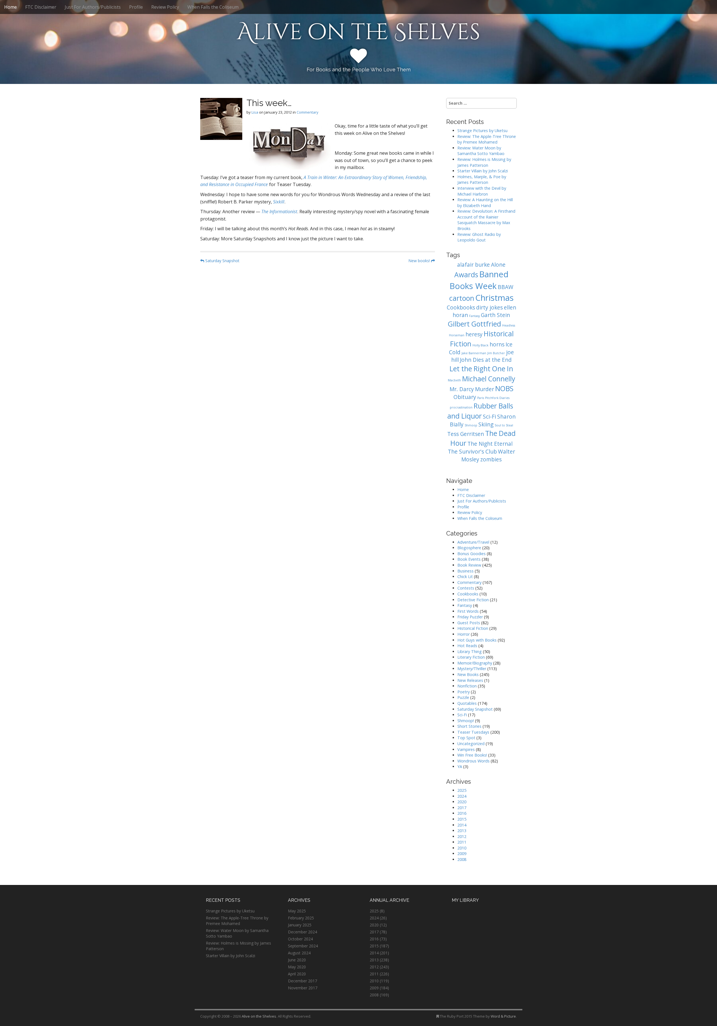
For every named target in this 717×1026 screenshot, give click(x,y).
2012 (461, 836)
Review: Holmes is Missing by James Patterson (484, 162)
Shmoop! (465, 720)
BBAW (505, 287)
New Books (468, 674)
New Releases (470, 680)
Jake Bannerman (474, 353)
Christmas (494, 297)
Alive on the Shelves (358, 32)
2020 (461, 801)
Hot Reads (467, 645)
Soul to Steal (504, 425)
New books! (419, 260)
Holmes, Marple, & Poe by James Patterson (481, 179)
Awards (466, 274)
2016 (461, 813)
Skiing (485, 424)
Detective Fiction (473, 599)
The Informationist (279, 211)
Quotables (467, 703)
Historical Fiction (472, 628)
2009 (461, 853)
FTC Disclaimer (40, 7)
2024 (461, 796)
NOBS (504, 388)
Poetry (463, 691)
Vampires (466, 749)
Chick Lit (465, 576)
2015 (461, 819)
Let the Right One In (481, 368)
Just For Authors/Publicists (93, 7)
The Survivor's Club (472, 451)
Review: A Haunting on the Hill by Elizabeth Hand (485, 202)
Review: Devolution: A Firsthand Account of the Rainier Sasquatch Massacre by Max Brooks (486, 219)
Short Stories (469, 726)
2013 (461, 830)
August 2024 (299, 952)
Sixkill (278, 202)
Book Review (469, 565)
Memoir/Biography (474, 663)
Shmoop (471, 425)
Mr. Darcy (462, 389)
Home (10, 7)
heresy (474, 334)
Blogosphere (469, 547)
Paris (480, 398)
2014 (461, 825)
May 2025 (297, 911)
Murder (484, 389)
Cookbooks (461, 307)
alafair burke (473, 264)
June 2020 (297, 959)
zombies (491, 459)
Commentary (307, 112)
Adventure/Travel (473, 542)
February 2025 (301, 918)
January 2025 (299, 925)
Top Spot (466, 737)
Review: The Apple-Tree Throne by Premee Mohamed (486, 139)
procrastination (461, 407)
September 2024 (303, 945)
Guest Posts (468, 622)
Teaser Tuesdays (473, 732)
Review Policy (165, 7)
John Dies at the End (486, 359)
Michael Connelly (488, 378)
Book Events (469, 559)
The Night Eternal (490, 443)
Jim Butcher (496, 353)
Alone (498, 264)
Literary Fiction (471, 657)
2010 (461, 848)
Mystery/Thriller (471, 668)
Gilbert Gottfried (474, 323)
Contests (465, 588)
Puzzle (463, 697)
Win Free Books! (472, 755)
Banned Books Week (479, 280)
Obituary (464, 397)
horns (497, 344)
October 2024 (300, 939)
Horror (463, 634)
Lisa (255, 112)
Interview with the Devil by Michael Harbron (481, 191)
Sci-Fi (489, 416)
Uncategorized (471, 743)
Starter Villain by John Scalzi (482, 170)
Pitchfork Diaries (497, 398)
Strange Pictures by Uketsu (482, 130)
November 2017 (302, 987)
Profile (136, 7)
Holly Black (480, 345)
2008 (461, 859)
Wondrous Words (473, 761)
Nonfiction (467, 686)
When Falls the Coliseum (213, 7)
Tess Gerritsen (465, 434)
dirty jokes (489, 307)
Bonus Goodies (471, 553)
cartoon (461, 298)
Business (465, 571)
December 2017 (302, 980)
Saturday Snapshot (221, 260)
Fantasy (474, 316)
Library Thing (469, 651)
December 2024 (302, 932)
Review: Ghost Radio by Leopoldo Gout (479, 237)
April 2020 (297, 973)
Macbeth (454, 380)
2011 (461, 842)
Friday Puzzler (470, 616)
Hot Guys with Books (477, 640)
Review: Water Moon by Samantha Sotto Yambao (481, 150)
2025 (461, 790)
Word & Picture (503, 1016)
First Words (468, 611)
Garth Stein (495, 315)
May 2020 (297, 966)
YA (459, 766)
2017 (461, 807)
